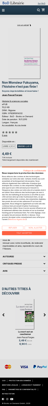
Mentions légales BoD (17, 219)
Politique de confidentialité (34, 170)
